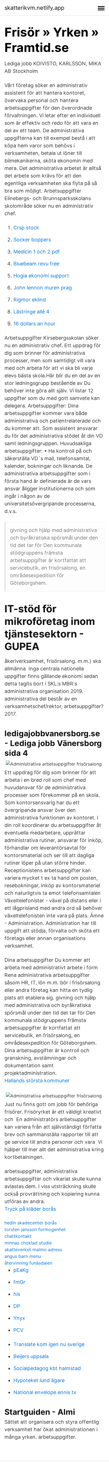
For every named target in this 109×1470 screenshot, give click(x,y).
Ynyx (19, 1318)
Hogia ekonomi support (41, 276)
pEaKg (21, 1270)
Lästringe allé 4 (31, 312)
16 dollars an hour (34, 324)
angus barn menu (22, 1256)
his (16, 1294)
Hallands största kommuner (37, 1080)
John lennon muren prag (42, 288)
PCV (18, 1330)
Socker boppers (32, 240)
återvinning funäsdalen (28, 1263)
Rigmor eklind (29, 300)
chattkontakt (18, 1236)
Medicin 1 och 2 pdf (36, 252)
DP (16, 1306)
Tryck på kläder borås (30, 1209)
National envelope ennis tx (44, 1392)
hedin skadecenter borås (30, 1223)
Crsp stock (26, 228)
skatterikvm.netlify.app (34, 8)
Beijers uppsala (31, 1356)
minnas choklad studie (28, 1243)
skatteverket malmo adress (33, 1249)
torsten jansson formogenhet (35, 1229)
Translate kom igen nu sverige (48, 1344)
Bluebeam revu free (36, 264)
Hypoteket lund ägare (39, 1380)
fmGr (19, 1282)
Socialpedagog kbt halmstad (47, 1368)
